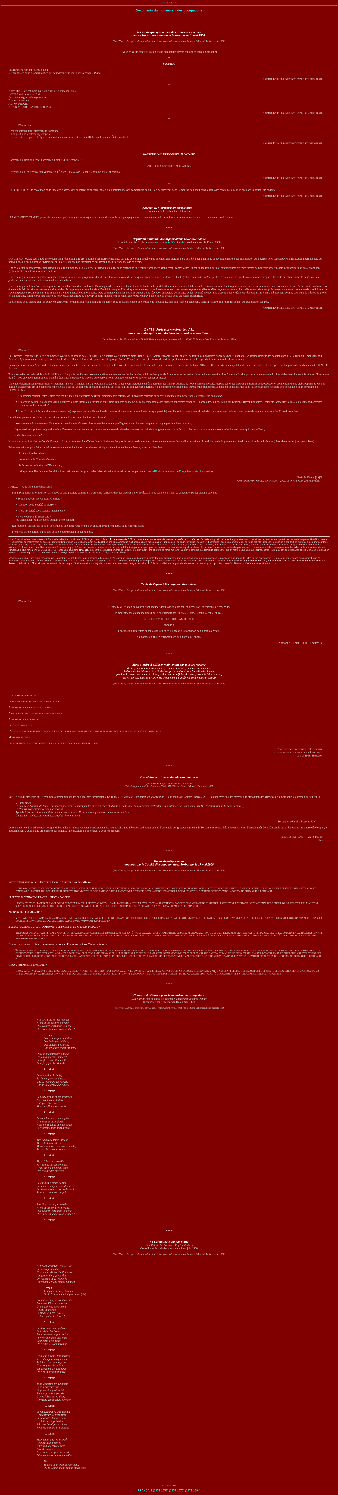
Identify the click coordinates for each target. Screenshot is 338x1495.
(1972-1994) (192, 1490)
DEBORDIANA (169, 2)
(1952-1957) (160, 1490)
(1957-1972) (176, 1490)
